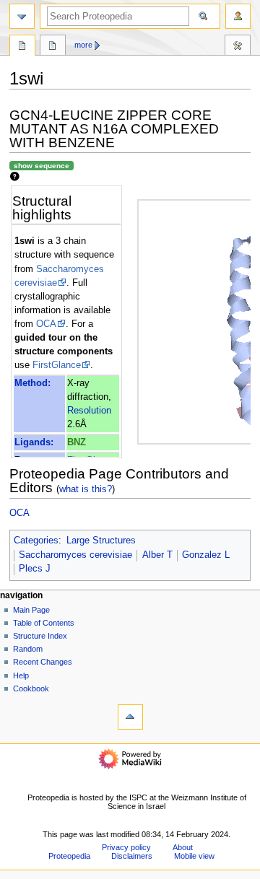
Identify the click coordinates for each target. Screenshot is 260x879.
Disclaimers (131, 856)
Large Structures (101, 540)
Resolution (89, 411)
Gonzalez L (206, 555)
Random (28, 648)
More (83, 44)
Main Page (31, 609)
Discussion (52, 46)
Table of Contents (43, 622)
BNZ (76, 442)
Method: (32, 383)
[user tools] (238, 16)
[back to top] (130, 717)
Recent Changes (42, 661)
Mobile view (194, 856)
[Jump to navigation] (22, 16)
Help (21, 675)
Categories (36, 540)
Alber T (157, 555)
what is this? (85, 489)
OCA (46, 324)
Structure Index (40, 635)
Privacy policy (126, 847)
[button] (27, 814)
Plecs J (35, 569)
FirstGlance (56, 365)
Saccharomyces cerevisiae (75, 555)
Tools (237, 46)
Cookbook (31, 688)
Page (22, 46)
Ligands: (33, 442)
